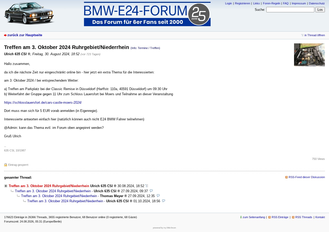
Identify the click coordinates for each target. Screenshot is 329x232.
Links (256, 3)
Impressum (299, 3)
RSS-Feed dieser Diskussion (307, 177)
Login (228, 3)
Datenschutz (317, 3)
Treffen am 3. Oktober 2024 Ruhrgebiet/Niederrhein (53, 191)
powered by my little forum (164, 228)
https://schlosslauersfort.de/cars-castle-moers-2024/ (43, 102)
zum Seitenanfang (254, 217)
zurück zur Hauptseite (24, 35)
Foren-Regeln (271, 3)
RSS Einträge (280, 217)
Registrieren (242, 3)
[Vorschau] (151, 191)
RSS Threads (303, 217)
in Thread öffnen (315, 35)
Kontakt (320, 217)
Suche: (260, 10)
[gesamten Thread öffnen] (146, 186)
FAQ (286, 3)
